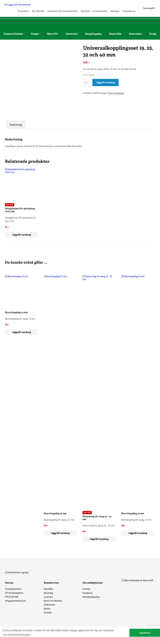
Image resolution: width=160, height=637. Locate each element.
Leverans (48, 596)
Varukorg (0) (149, 8)
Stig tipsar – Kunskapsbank (94, 11)
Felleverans (49, 604)
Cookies (86, 588)
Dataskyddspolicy (91, 596)
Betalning (48, 592)
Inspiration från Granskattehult (62, 11)
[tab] (15, 125)
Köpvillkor (48, 588)
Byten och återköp (53, 600)
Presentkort (23, 11)
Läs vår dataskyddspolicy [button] (17, 634)
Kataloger (115, 11)
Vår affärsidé (38, 11)
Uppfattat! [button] (144, 633)
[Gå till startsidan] (20, 4)
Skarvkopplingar (116, 93)
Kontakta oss (129, 11)
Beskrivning (16, 124)
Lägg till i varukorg (105, 82)
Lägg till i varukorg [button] (21, 234)
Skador (47, 608)
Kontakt (48, 612)
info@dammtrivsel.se (15, 600)
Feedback (87, 592)
